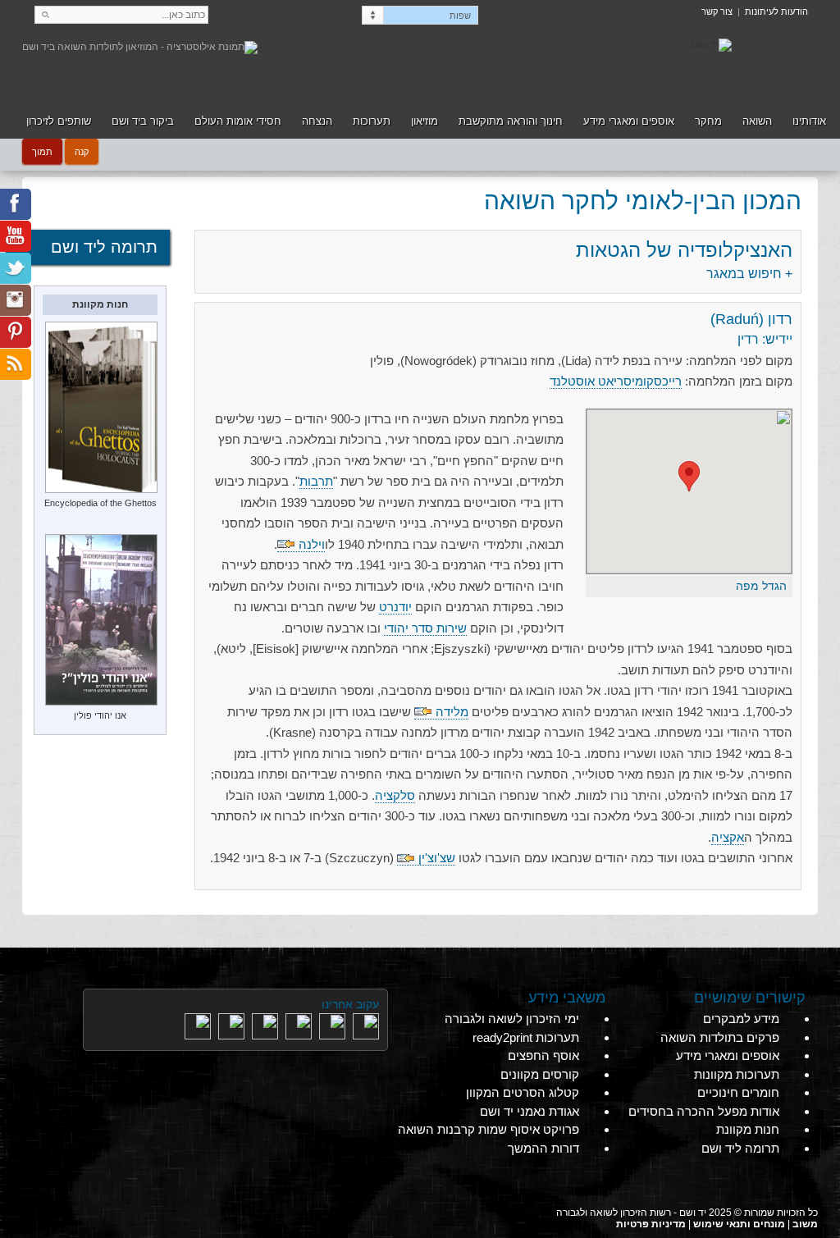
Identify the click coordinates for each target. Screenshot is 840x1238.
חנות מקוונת (747, 1129)
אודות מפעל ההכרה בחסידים (703, 1111)
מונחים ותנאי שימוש (739, 1224)
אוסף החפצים (543, 1055)
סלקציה (395, 795)
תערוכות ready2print (525, 1037)
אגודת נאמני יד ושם (529, 1111)
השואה (757, 121)
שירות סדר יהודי (425, 628)
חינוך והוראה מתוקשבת (511, 121)
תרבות (316, 481)
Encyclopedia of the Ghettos (100, 503)
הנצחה (317, 121)
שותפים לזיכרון (58, 121)
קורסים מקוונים (539, 1074)
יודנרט (395, 607)
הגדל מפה (761, 586)
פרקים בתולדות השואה (719, 1037)
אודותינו (809, 121)
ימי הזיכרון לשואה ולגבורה (512, 1019)
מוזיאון (424, 121)
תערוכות (371, 121)
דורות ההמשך (543, 1148)
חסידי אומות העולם (237, 121)
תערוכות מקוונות (736, 1074)
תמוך (42, 151)
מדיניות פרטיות (651, 1224)
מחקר (708, 121)
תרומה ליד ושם (104, 247)
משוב (805, 1224)
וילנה (312, 544)
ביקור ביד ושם (143, 121)
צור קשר (717, 11)
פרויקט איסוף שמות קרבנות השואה (488, 1129)
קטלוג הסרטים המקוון (522, 1092)
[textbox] (121, 15)
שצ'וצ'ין (436, 858)
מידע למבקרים (741, 1019)
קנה (82, 151)
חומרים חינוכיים (738, 1092)
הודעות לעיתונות (776, 11)
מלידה (452, 712)
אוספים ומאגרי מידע (628, 121)
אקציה (727, 837)
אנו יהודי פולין (100, 715)
